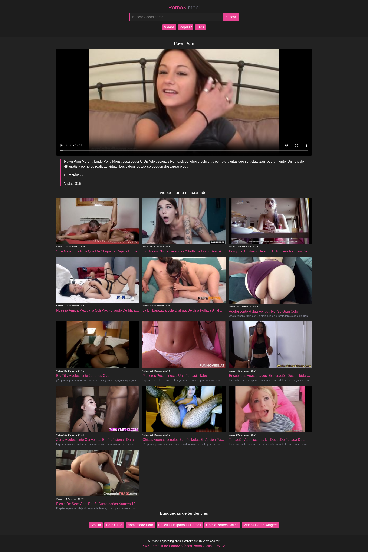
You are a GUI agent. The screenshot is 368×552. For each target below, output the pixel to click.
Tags (200, 27)
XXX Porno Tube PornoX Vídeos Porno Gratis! (177, 546)
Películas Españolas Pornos (179, 525)
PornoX (184, 7)
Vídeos (169, 27)
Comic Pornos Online (222, 525)
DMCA (220, 546)
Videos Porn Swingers (260, 525)
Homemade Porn (140, 525)
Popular (186, 27)
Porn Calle (114, 525)
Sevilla (96, 525)
